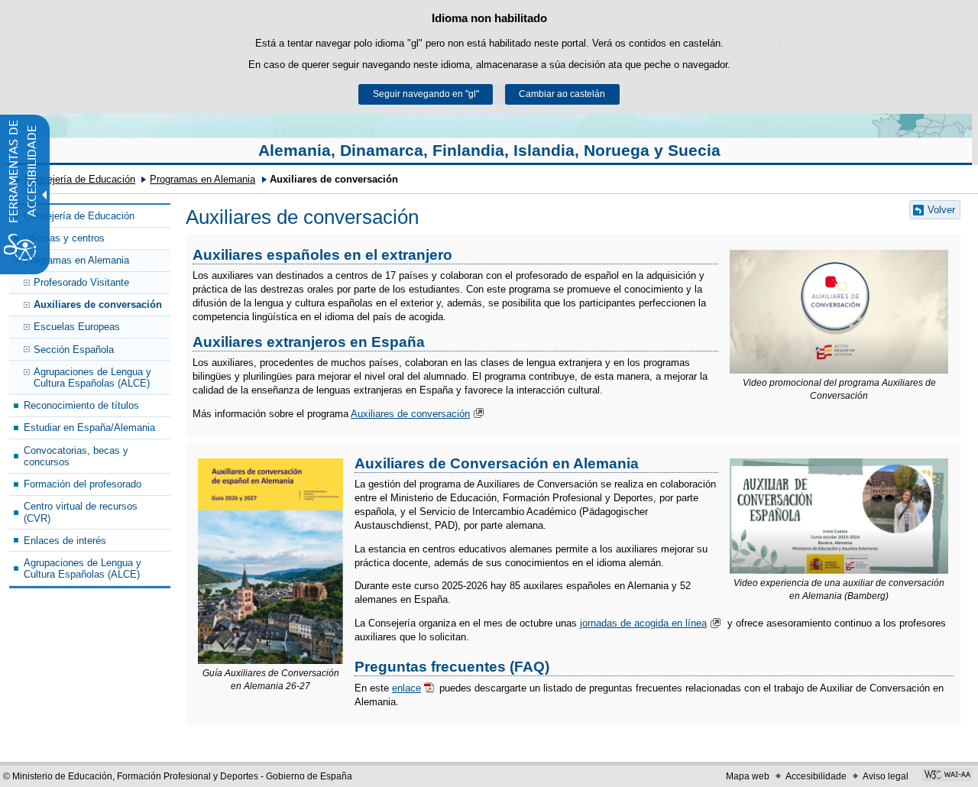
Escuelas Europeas (77, 326)
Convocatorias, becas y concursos (76, 456)
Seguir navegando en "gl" (426, 94)
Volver (941, 209)
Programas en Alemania (202, 179)
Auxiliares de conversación (98, 304)
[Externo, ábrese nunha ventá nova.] (839, 311)
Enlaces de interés (65, 540)
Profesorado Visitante (81, 282)
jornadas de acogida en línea (643, 623)
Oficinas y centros (64, 238)
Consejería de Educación (79, 179)
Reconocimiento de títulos (81, 405)
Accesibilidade (816, 776)
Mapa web (747, 776)
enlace (406, 688)
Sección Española (74, 349)
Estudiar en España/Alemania (89, 427)
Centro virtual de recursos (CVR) (81, 511)
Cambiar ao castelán (562, 94)
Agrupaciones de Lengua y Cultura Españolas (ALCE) (92, 377)
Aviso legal (885, 776)
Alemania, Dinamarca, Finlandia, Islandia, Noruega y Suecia (489, 150)
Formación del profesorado (82, 484)
